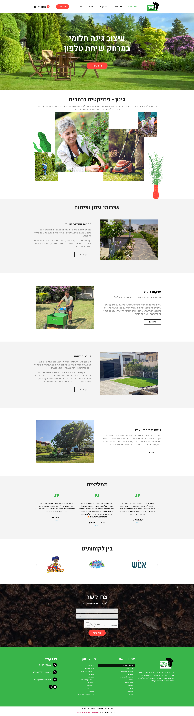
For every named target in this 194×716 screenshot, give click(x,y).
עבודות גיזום (129, 683)
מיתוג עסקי (82, 712)
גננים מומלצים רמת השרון (86, 694)
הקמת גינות (129, 680)
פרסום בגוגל (93, 712)
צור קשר (130, 694)
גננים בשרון (90, 688)
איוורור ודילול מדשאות (126, 677)
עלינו (81, 6)
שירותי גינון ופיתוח (127, 665)
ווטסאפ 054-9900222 (42, 672)
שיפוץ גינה (90, 691)
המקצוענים (129, 691)
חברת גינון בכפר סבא (87, 680)
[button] (62, 6)
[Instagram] (51, 687)
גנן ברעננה (90, 677)
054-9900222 (45, 665)
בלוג (91, 6)
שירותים (118, 6)
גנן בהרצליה (90, 686)
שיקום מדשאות (89, 668)
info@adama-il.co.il (42, 679)
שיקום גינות (129, 668)
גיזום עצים (130, 674)
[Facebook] (55, 687)
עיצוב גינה (132, 6)
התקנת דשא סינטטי (127, 671)
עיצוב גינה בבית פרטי (87, 671)
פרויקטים (103, 6)
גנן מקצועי (90, 683)
